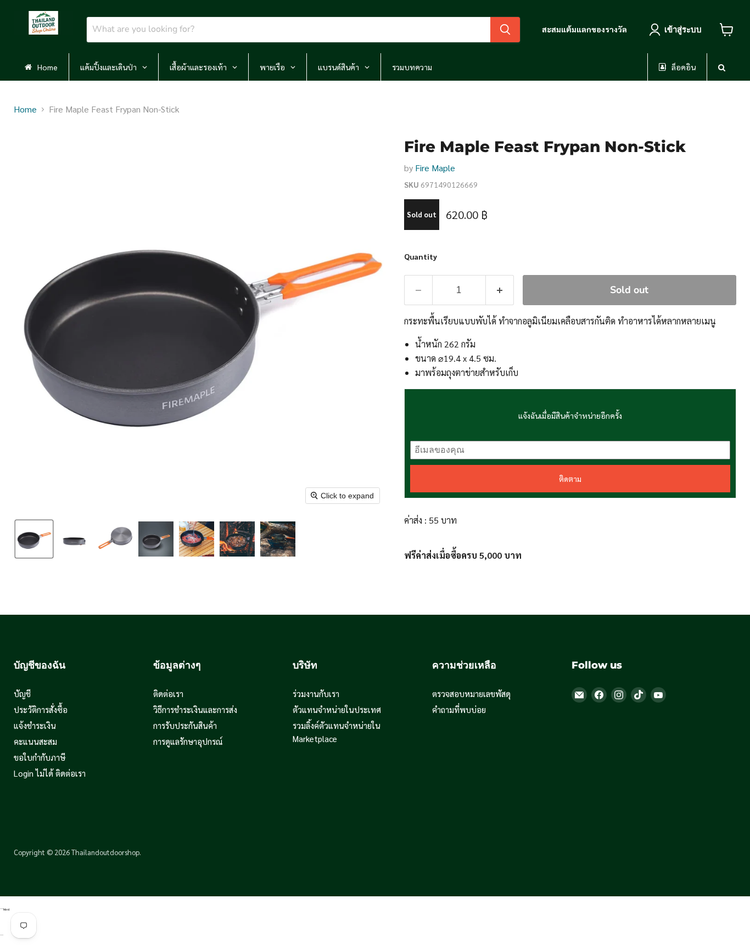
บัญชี (22, 693)
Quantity (420, 256)
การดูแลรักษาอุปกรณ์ (188, 741)
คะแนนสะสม (35, 741)
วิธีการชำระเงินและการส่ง (195, 709)
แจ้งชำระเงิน (35, 725)
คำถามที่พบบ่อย (459, 709)
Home (25, 109)
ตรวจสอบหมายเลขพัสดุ (471, 693)
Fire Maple (435, 167)
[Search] (505, 29)
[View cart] (726, 30)
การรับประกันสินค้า (185, 725)
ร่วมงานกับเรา (316, 693)
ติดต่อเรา (168, 693)
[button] (34, 539)
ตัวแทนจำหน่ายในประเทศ (337, 709)
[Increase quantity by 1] (500, 290)
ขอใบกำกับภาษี (39, 757)
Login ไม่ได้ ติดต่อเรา (50, 773)
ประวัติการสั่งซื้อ (41, 709)
